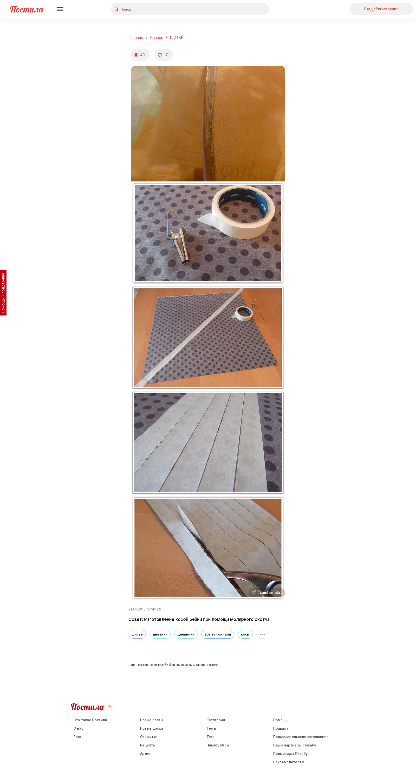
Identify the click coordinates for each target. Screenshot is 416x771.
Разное (156, 37)
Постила (26, 9)
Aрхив (145, 754)
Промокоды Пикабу (290, 754)
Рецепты (148, 745)
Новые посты (151, 720)
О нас (78, 728)
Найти (247, 9)
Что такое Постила (90, 720)
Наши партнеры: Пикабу (294, 745)
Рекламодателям (288, 762)
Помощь (280, 720)
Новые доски (151, 728)
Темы (211, 728)
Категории (216, 720)
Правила (280, 728)
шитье (137, 634)
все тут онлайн (217, 634)
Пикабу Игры (218, 745)
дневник (160, 634)
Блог (77, 737)
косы (245, 634)
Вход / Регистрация (381, 9)
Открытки (148, 737)
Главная (136, 37)
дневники (186, 634)
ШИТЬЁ (176, 37)
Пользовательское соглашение (301, 737)
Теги (210, 737)
